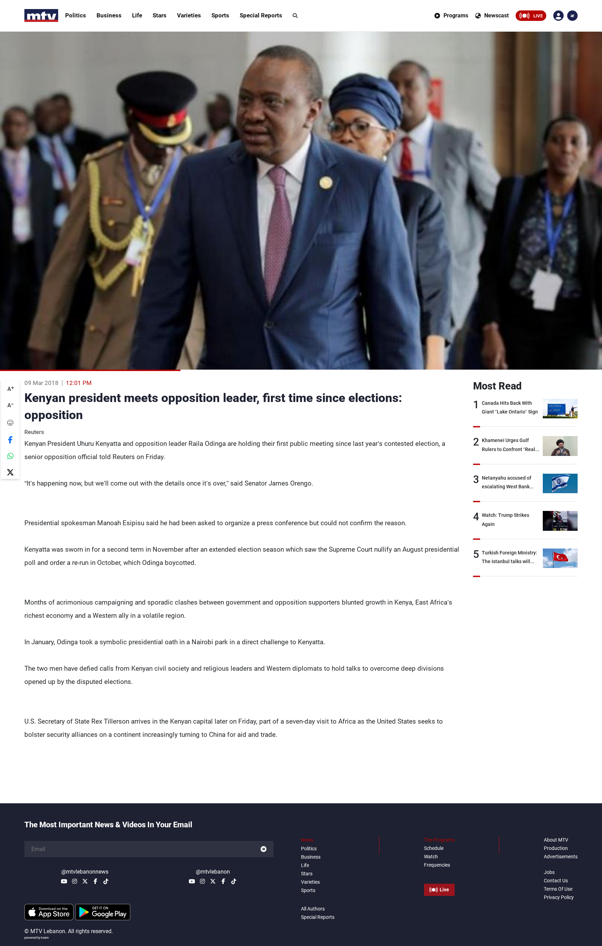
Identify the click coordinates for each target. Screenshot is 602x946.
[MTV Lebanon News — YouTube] (64, 881)
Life (137, 15)
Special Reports (261, 15)
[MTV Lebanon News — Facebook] (95, 881)
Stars (160, 15)
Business (109, 15)
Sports (220, 15)
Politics (75, 15)
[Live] (439, 874)
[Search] (295, 16)
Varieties (189, 15)
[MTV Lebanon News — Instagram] (74, 881)
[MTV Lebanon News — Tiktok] (106, 881)
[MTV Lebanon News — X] (85, 881)
